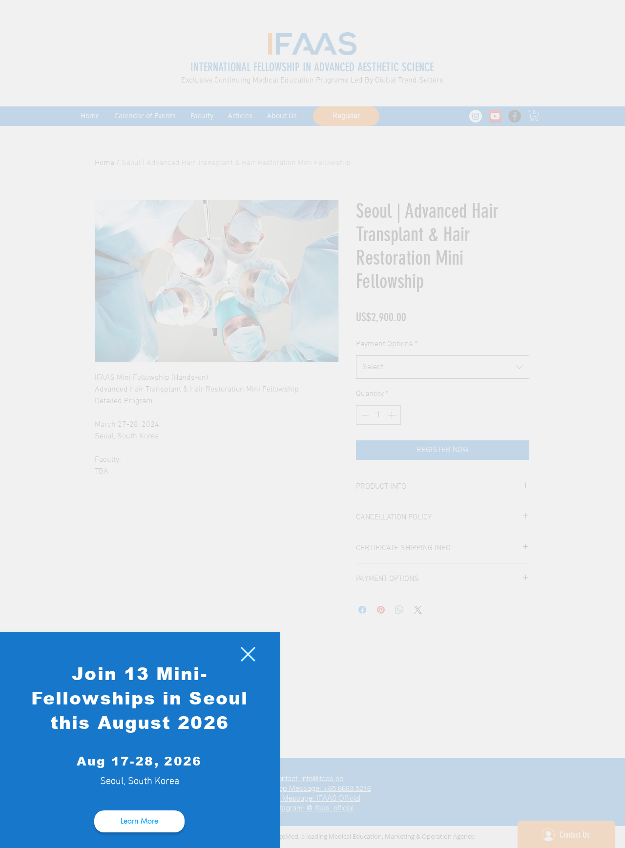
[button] (248, 654)
